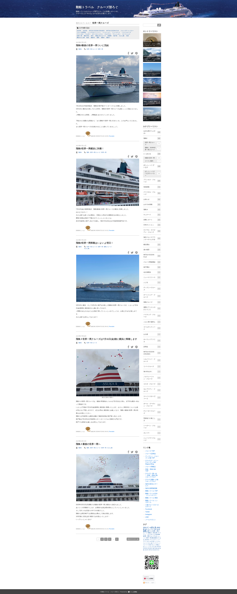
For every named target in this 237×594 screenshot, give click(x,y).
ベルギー (87, 34)
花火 (156, 546)
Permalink (111, 136)
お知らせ (151, 199)
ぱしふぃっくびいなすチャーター (152, 173)
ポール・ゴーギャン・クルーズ (151, 405)
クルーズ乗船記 (150, 466)
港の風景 (151, 249)
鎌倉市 (93, 37)
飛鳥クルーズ (108, 246)
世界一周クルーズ (100, 23)
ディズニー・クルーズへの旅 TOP (152, 457)
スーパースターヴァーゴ (151, 397)
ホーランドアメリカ (151, 340)
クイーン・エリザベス (152, 533)
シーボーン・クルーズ (151, 427)
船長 (87, 37)
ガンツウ (151, 433)
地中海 (115, 35)
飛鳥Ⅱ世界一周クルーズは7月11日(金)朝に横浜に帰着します (106, 339)
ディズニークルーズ (151, 289)
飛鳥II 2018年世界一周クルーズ (152, 148)
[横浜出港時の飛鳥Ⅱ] (107, 372)
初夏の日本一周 (152, 158)
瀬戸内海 (155, 548)
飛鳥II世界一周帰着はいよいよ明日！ (94, 243)
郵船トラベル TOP (151, 491)
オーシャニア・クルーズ (151, 296)
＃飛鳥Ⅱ (157, 544)
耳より (153, 544)
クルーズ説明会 (81, 32)
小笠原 (149, 544)
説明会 (151, 346)
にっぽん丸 (151, 154)
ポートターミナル (97, 34)
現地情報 (151, 187)
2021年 (155, 533)
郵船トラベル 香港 (151, 498)
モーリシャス (126, 34)
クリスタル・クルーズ (151, 193)
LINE (147, 517)
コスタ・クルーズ (151, 384)
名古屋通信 (151, 272)
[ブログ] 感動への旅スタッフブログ (151, 480)
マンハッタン (117, 34)
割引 (92, 35)
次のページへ (132, 539)
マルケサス (107, 34)
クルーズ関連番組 (151, 262)
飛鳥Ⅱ (108, 37)
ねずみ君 (152, 541)
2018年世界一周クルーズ (151, 535)
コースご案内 (152, 161)
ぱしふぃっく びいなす (151, 166)
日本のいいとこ (151, 225)
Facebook (148, 509)
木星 (127, 35)
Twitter (147, 512)
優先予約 (86, 35)
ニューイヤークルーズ (151, 439)
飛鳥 (98, 37)
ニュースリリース (151, 277)
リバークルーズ (151, 366)
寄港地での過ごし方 (151, 419)
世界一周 (79, 35)
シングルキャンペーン (94, 32)
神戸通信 (151, 267)
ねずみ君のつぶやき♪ (151, 132)
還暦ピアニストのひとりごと (151, 308)
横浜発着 (154, 538)
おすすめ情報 (151, 204)
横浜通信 (151, 244)
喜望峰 (109, 35)
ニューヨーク (116, 32)
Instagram (148, 514)
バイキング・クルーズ (151, 316)
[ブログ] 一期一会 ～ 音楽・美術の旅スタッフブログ (151, 475)
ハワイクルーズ (126, 32)
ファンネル (80, 34)
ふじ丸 (151, 282)
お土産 (151, 334)
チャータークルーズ (151, 412)
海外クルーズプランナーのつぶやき (151, 238)
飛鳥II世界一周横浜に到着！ (90, 148)
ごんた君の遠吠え (151, 322)
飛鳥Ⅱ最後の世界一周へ (88, 444)
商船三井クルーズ (100, 35)
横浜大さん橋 (81, 37)
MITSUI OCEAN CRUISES (96, 30)
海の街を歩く (151, 371)
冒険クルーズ (151, 302)
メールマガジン (150, 519)
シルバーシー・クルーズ (151, 360)
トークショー (106, 32)
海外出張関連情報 (151, 488)
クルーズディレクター (127, 30)
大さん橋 (121, 35)
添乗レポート (151, 220)
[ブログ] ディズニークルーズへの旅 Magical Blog (151, 462)
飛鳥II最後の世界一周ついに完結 (92, 45)
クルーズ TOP (150, 451)
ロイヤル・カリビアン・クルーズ (151, 231)
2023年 (79, 30)
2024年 (85, 30)
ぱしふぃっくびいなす (148, 546)
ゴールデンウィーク (151, 328)
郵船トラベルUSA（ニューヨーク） (151, 494)
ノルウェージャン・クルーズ (151, 378)
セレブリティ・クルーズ (151, 390)
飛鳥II (102, 37)
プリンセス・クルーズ (151, 181)
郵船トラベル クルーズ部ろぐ (97, 7)
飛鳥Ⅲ (151, 209)
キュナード (151, 214)
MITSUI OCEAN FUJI (112, 30)
